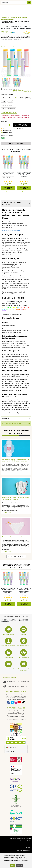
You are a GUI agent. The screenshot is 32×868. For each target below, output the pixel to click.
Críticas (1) (5, 419)
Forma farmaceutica (6, 105)
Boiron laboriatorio (22, 17)
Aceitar (12, 865)
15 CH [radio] (21, 97)
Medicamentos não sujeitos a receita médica (23, 669)
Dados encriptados (8, 657)
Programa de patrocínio (23, 657)
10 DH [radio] (10, 101)
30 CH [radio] (28, 97)
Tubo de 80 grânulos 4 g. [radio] (8, 108)
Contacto (28, 847)
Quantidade (4, 121)
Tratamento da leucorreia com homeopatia (15, 537)
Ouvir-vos (23, 634)
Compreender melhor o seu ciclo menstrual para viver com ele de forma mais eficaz (15, 460)
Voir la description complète (7, 47)
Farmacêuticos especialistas (8, 645)
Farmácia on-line (5, 17)
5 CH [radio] (3, 97)
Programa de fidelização (8, 669)
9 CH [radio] (15, 97)
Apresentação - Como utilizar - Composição (12, 204)
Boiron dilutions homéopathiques (5, 32)
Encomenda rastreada (8, 634)
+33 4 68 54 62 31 (16, 718)
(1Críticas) (26, 33)
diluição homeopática (7, 94)
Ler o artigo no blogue (6, 472)
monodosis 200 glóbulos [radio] (9, 112)
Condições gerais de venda (23, 850)
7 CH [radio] (9, 97)
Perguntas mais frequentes (23, 645)
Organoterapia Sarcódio (7, 19)
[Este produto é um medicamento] (3, 140)
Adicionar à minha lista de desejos (11, 89)
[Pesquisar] (29, 2)
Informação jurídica (25, 844)
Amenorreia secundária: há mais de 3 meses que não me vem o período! (15, 498)
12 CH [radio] (3, 101)
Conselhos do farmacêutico (13, 423)
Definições (19, 865)
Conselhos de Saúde (16, 556)
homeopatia (14, 17)
